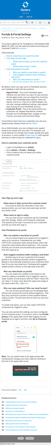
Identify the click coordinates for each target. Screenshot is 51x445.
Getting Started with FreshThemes (16, 424)
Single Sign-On (31, 135)
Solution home (7, 28)
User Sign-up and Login (16, 58)
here (26, 283)
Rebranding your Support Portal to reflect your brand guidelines (26, 414)
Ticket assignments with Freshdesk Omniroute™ (21, 430)
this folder (33, 123)
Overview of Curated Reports (15, 411)
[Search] (27, 22)
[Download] (21, 227)
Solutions (29, 438)
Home (21, 438)
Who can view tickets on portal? (25, 79)
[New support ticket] (32, 22)
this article (22, 48)
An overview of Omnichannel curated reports (20, 427)
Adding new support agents (14, 408)
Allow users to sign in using (23, 66)
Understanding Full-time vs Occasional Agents (21, 402)
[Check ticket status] (40, 22)
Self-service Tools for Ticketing (25, 28)
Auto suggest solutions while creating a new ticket (28, 75)
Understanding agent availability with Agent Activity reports (25, 417)
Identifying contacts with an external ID (18, 421)
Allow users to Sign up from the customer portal (29, 62)
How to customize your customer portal (22, 55)
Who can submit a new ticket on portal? (28, 72)
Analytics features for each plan (16, 405)
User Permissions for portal (17, 69)
